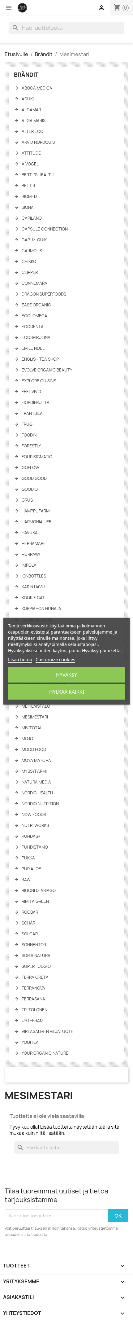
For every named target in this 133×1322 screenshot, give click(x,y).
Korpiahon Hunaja (41, 608)
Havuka (30, 532)
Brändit (26, 75)
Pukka (28, 858)
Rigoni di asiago (39, 890)
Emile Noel (33, 348)
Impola (29, 565)
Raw (26, 879)
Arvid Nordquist (39, 142)
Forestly (31, 446)
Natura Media (36, 782)
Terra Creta (35, 977)
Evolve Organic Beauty (47, 370)
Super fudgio (36, 966)
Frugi (27, 424)
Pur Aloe (31, 869)
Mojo (27, 738)
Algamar (31, 109)
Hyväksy (66, 674)
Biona (28, 207)
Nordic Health (37, 793)
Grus (27, 500)
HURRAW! (31, 554)
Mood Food (34, 749)
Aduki (28, 99)
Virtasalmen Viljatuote (47, 1031)
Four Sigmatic (37, 456)
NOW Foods (34, 814)
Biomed (29, 196)
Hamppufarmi (36, 511)
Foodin (29, 435)
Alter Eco (32, 131)
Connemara (34, 283)
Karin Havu (33, 587)
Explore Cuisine (39, 381)
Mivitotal (32, 728)
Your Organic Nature (45, 1053)
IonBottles (34, 576)
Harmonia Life (36, 522)
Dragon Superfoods (44, 294)
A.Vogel (30, 164)
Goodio (30, 489)
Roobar (30, 912)
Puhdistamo (35, 847)
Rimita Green (35, 901)
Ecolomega (34, 315)
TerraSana (33, 999)
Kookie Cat (33, 597)
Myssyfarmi (34, 771)
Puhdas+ (31, 836)
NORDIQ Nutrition (40, 803)
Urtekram (32, 1020)
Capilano (32, 218)
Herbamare (34, 543)
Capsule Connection (45, 229)
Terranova (33, 988)
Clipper (30, 272)
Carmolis (32, 250)
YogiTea (30, 1042)
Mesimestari (35, 717)
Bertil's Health (38, 175)
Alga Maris (33, 120)
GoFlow (30, 467)
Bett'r (28, 185)
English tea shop (40, 359)
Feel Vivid (31, 391)
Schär (28, 923)
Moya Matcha (36, 760)
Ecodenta (33, 326)
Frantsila (32, 413)
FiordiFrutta (35, 402)
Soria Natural (37, 955)
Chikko (29, 261)
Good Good (34, 478)
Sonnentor (34, 944)
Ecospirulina (36, 337)
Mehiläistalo (36, 706)
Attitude (31, 153)
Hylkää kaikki (66, 691)
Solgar (30, 934)
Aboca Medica (37, 88)
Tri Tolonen (34, 1009)
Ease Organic (36, 305)
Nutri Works (35, 825)
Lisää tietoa (20, 659)
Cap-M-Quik (34, 240)
